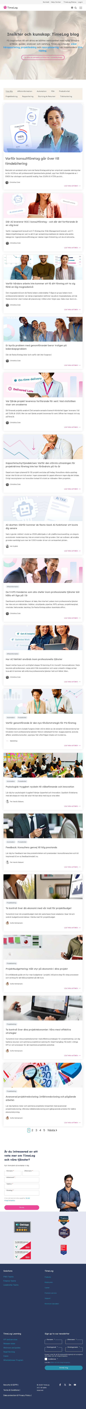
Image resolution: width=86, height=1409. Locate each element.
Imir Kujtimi (14, 546)
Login (80, 2)
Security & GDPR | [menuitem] (10, 1385)
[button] (80, 8)
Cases (5, 1356)
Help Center (56, 2)
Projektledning (11, 96)
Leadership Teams (10, 1285)
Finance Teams (9, 1281)
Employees (49, 1282)
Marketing (13, 741)
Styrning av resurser (46, 96)
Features (48, 1277)
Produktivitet (64, 91)
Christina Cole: (15, 182)
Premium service (51, 1293)
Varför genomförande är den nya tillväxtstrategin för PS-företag (41, 722)
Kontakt (46, 2)
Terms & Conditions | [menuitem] (11, 1390)
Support (47, 1298)
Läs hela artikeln (71, 186)
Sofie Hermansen (16, 923)
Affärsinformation (24, 91)
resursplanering (50, 47)
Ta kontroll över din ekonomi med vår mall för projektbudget (38, 908)
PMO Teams (8, 1277)
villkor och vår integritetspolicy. (60, 1362)
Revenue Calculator (52, 1304)
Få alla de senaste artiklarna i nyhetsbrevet (43, 57)
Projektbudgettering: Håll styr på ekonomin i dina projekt (37, 968)
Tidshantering (66, 96)
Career (47, 1288)
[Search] (75, 8)
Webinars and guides (11, 1348)
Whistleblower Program (13, 1360)
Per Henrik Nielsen (16, 802)
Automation (41, 91)
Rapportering (27, 96)
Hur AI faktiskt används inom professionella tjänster (34, 659)
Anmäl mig (63, 1368)
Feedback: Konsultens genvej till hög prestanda (31, 847)
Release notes (9, 1343)
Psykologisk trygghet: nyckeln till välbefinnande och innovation (40, 786)
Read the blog (9, 1352)
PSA (52, 91)
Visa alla (9, 91)
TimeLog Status (70, 2)
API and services (10, 1339)
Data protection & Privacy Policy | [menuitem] (17, 1395)
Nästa (51, 1130)
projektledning (28, 47)
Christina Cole (15, 243)
